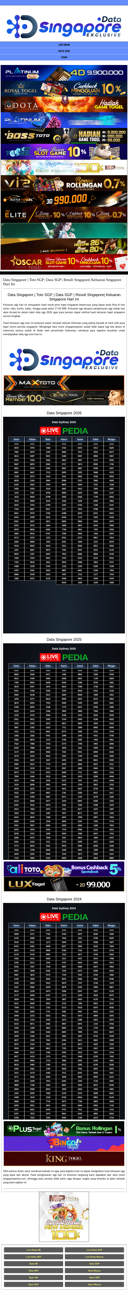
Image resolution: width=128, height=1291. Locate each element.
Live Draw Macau (94, 1257)
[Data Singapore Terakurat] (64, 73)
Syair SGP (94, 1277)
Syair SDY (33, 1284)
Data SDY (34, 1270)
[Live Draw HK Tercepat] (64, 1217)
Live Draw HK (34, 1250)
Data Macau (94, 1270)
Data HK (33, 1263)
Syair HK (33, 1277)
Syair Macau (94, 1284)
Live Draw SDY (33, 1257)
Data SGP (94, 1263)
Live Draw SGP (94, 1250)
